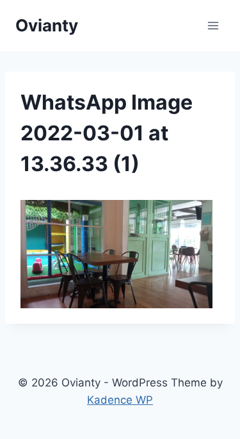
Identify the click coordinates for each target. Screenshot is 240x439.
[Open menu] (213, 25)
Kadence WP (120, 399)
